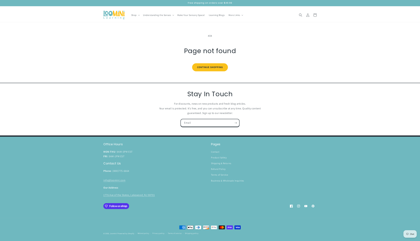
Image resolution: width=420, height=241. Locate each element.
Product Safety (219, 157)
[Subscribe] (235, 123)
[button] (135, 15)
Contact (215, 151)
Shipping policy (192, 233)
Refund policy (143, 233)
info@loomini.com (114, 180)
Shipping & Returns (221, 163)
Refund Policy (218, 169)
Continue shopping (210, 67)
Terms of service (175, 233)
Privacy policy (158, 233)
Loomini (113, 233)
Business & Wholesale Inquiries (227, 180)
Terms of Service (219, 174)
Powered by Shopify (125, 233)
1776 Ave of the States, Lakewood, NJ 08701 (129, 195)
